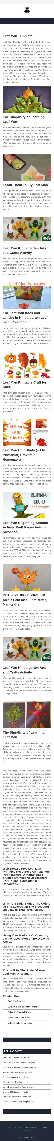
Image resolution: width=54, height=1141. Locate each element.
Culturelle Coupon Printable (20, 1012)
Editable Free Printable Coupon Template (19, 1067)
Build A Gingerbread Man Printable (23, 1007)
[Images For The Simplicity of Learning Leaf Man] (27, 99)
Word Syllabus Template (12, 1082)
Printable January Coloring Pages (16, 1077)
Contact (18, 1128)
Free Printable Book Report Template (17, 1072)
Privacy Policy (30, 1128)
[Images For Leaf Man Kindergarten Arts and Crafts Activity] (27, 230)
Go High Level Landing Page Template (18, 1087)
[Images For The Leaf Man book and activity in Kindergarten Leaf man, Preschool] (27, 295)
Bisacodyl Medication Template (15, 1092)
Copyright (43, 1128)
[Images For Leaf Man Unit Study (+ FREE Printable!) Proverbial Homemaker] (27, 432)
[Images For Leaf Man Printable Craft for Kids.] (27, 364)
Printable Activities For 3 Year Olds (17, 1097)
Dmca (9, 1128)
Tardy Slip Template (16, 1001)
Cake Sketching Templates (20, 1023)
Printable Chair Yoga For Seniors (16, 1058)
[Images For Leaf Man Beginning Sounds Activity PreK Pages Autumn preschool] (27, 505)
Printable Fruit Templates (19, 1017)
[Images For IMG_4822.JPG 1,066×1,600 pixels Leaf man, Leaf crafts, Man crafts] (27, 577)
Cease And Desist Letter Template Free (18, 1102)
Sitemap (27, 1130)
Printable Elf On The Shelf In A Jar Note (19, 1063)
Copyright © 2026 (27, 1137)
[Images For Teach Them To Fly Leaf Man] (27, 167)
